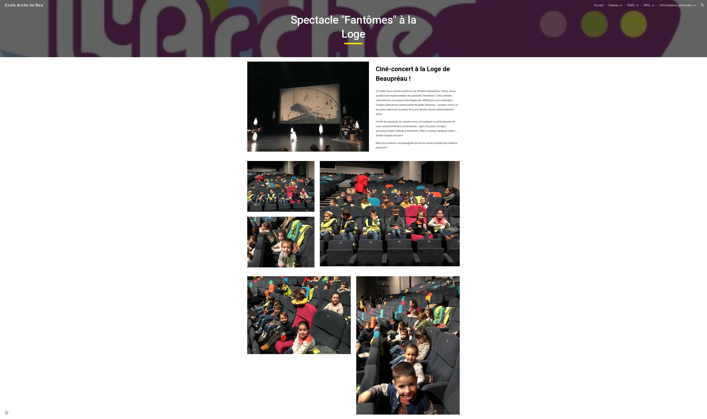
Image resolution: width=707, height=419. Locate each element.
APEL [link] (647, 5)
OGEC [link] (631, 5)
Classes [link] (613, 5)
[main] (353, 28)
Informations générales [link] (675, 5)
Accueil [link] (599, 5)
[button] (702, 5)
